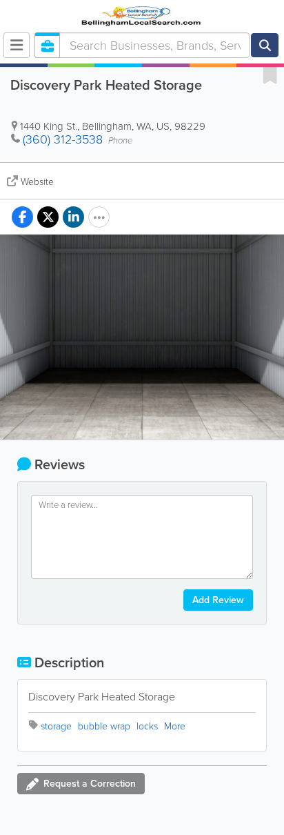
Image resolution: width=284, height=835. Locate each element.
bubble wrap (104, 726)
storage (56, 726)
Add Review (218, 600)
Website (37, 182)
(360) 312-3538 (63, 139)
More (174, 726)
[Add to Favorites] (270, 75)
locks (147, 726)
